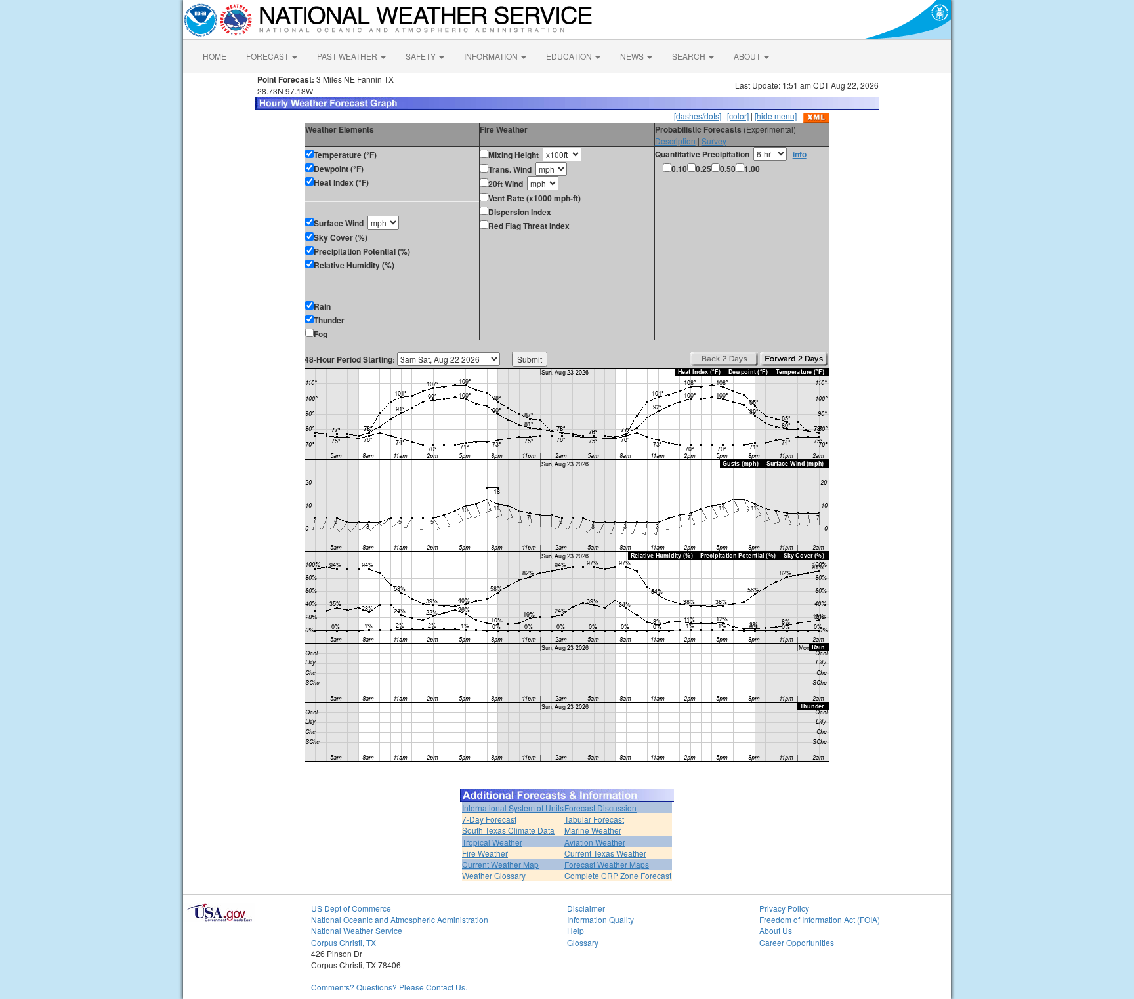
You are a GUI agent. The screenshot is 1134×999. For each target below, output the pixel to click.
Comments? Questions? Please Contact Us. (389, 986)
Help (575, 930)
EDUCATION (570, 56)
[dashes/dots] (697, 115)
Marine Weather (592, 830)
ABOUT (748, 56)
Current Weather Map (500, 864)
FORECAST (268, 56)
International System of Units (513, 807)
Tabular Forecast (594, 819)
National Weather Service (356, 930)
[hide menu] (776, 115)
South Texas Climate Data (508, 830)
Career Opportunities (796, 942)
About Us (775, 930)
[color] (738, 115)
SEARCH (689, 56)
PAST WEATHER (348, 56)
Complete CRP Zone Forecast (617, 875)
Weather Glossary (494, 875)
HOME (214, 56)
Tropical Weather (492, 841)
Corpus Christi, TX (343, 942)
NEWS (633, 56)
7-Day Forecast (489, 819)
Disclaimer (586, 908)
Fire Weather (485, 853)
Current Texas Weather (605, 853)
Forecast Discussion (600, 807)
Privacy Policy (784, 908)
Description (675, 140)
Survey (714, 140)
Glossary (582, 942)
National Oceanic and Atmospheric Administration (399, 919)
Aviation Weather (594, 841)
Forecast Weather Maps (606, 864)
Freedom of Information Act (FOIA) (819, 919)
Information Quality (600, 919)
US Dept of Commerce (351, 908)
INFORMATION (492, 56)
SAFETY (422, 56)
